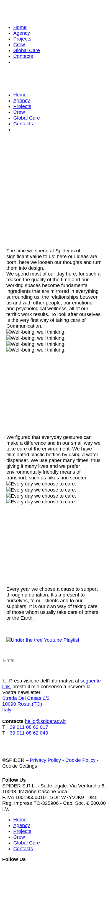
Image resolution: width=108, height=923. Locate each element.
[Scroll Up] (13, 883)
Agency (21, 33)
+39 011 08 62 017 (27, 727)
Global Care (26, 50)
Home (20, 27)
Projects (22, 39)
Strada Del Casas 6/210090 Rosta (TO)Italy (26, 704)
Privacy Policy (45, 760)
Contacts (23, 56)
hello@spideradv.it (45, 721)
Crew (19, 44)
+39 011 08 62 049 (27, 733)
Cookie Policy (80, 760)
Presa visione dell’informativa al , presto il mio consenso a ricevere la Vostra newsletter (51, 686)
